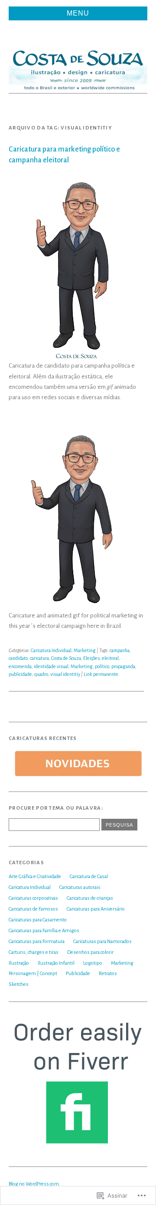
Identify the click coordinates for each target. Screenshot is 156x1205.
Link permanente (101, 674)
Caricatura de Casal (89, 876)
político (102, 666)
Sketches (19, 984)
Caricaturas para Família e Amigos (44, 931)
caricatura (39, 658)
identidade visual (51, 666)
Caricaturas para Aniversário (96, 909)
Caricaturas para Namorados (102, 941)
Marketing (85, 650)
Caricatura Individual (51, 650)
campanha (120, 650)
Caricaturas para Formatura (37, 941)
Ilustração (19, 963)
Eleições (91, 658)
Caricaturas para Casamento (38, 920)
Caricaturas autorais (80, 887)
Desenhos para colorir (90, 952)
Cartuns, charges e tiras (33, 952)
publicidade (20, 674)
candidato (18, 658)
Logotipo (92, 963)
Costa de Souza (66, 658)
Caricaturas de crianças (90, 898)
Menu (78, 13)
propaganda (123, 666)
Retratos (108, 973)
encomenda (20, 666)
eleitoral (110, 658)
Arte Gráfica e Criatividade (35, 876)
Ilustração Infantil (56, 963)
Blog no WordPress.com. (34, 1184)
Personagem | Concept (33, 973)
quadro (41, 674)
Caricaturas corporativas (33, 898)
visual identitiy (65, 674)
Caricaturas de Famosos (33, 909)
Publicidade (78, 973)
